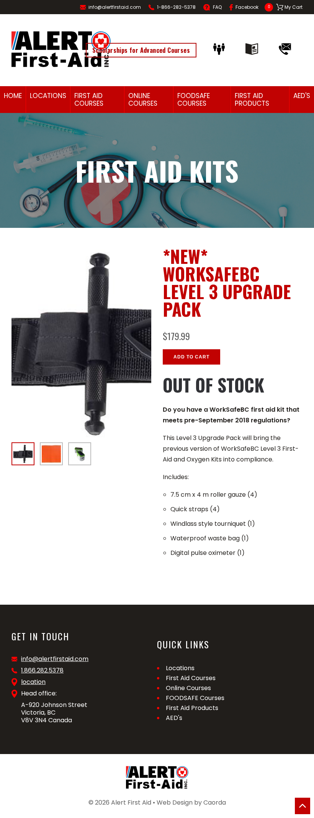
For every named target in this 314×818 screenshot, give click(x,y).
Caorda (214, 802)
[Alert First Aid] (61, 49)
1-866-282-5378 (176, 7)
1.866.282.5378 (42, 670)
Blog (253, 49)
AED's (301, 95)
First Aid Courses (88, 99)
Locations (48, 95)
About (221, 49)
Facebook (247, 7)
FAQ (217, 7)
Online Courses (142, 99)
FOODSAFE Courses (193, 99)
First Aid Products (252, 99)
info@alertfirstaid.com (114, 7)
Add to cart (191, 357)
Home (13, 95)
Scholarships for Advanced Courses (141, 50)
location (33, 682)
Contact (287, 49)
